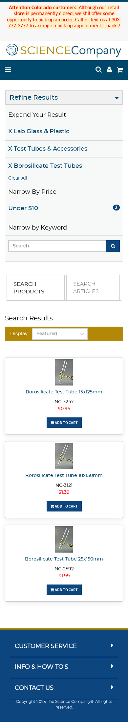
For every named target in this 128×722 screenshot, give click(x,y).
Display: (19, 334)
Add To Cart (66, 422)
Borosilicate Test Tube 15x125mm (64, 392)
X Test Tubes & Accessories (47, 149)
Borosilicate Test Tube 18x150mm (64, 475)
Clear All (17, 178)
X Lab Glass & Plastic (38, 132)
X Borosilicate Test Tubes (45, 166)
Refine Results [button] (34, 97)
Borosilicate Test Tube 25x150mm (64, 559)
